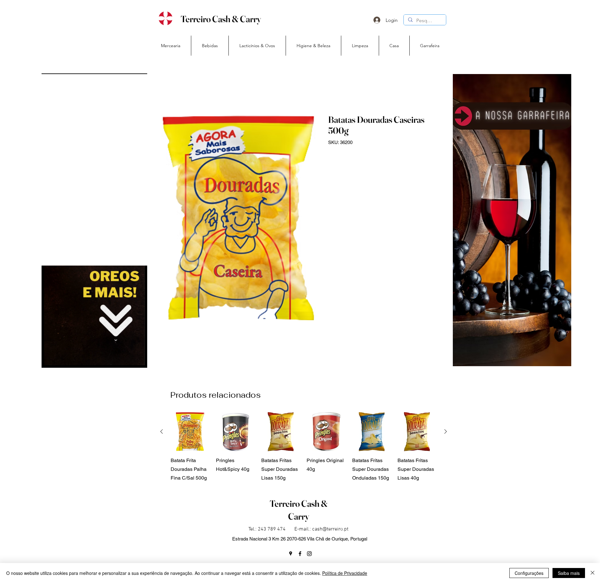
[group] (303, 447)
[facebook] (300, 554)
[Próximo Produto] (445, 431)
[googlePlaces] (291, 554)
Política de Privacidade (344, 573)
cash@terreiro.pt (330, 529)
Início (167, 91)
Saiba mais (569, 573)
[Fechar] (592, 573)
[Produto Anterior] (161, 431)
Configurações (529, 573)
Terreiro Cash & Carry (221, 18)
